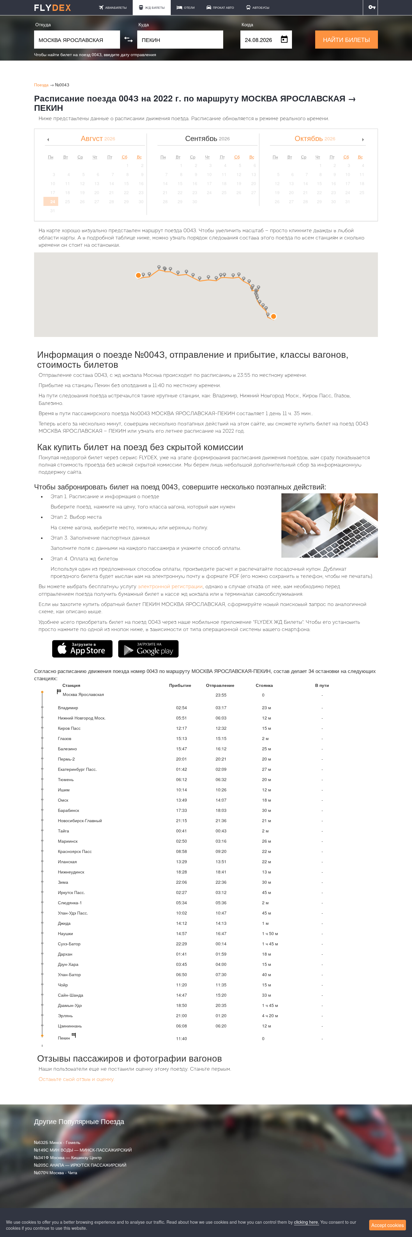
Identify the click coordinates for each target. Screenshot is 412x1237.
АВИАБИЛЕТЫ (115, 7)
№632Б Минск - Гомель (57, 1142)
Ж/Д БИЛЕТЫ (154, 7)
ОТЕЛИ (189, 7)
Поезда (41, 85)
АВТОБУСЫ (260, 7)
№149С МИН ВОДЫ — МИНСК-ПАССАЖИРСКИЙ (83, 1150)
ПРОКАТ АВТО (223, 7)
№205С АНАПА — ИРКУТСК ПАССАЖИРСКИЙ (80, 1165)
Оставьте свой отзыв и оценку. (77, 1079)
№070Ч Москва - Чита (55, 1172)
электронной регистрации (170, 586)
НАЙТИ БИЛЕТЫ (346, 39)
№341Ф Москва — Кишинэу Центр (68, 1157)
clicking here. (306, 1222)
